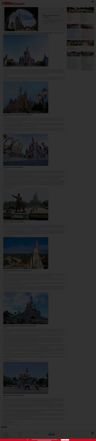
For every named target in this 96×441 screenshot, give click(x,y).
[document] (48, 220)
